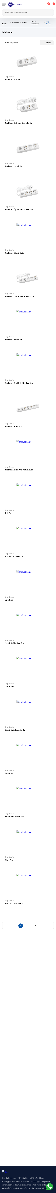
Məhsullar (15, 23)
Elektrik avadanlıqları (34, 23)
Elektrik (24, 23)
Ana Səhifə (4, 23)
